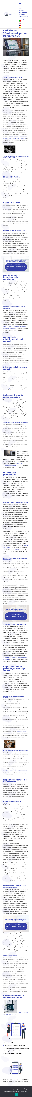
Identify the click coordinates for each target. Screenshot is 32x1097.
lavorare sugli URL (8, 388)
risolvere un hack (19, 549)
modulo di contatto (23, 1081)
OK (16, 1094)
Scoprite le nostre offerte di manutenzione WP (15, 267)
